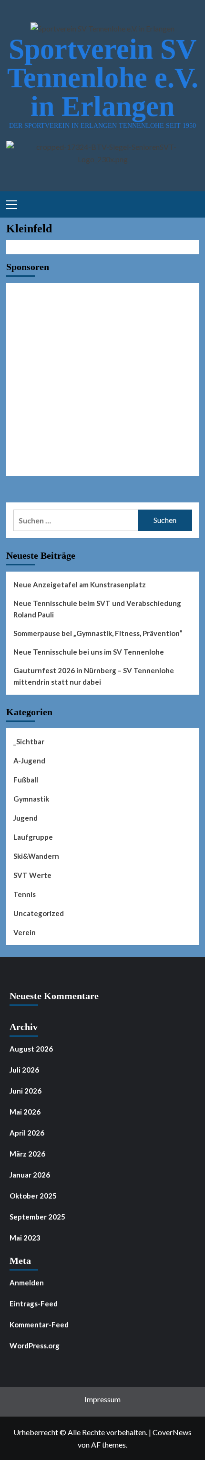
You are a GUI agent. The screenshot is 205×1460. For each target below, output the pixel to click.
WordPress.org (35, 1345)
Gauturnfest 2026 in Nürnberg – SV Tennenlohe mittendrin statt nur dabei (93, 676)
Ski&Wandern (36, 856)
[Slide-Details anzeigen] (102, 379)
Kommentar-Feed (39, 1324)
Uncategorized (38, 913)
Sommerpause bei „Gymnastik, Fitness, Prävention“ (97, 633)
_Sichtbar (28, 741)
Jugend (25, 817)
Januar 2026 (30, 1174)
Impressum (102, 1399)
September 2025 (37, 1216)
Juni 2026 (25, 1090)
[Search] (189, 203)
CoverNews (172, 1432)
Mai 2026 (25, 1111)
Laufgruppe (33, 837)
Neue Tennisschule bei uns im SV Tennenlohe (88, 651)
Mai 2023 (25, 1237)
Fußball (25, 779)
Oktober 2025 (33, 1195)
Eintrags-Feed (34, 1303)
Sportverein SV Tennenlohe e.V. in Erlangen (102, 77)
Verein (24, 932)
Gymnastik (31, 798)
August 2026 (31, 1048)
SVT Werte (32, 875)
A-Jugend (29, 760)
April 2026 (27, 1132)
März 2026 (27, 1153)
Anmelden (27, 1282)
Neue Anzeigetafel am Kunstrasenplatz (79, 584)
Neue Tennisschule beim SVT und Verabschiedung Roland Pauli (97, 609)
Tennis (24, 894)
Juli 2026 (24, 1069)
